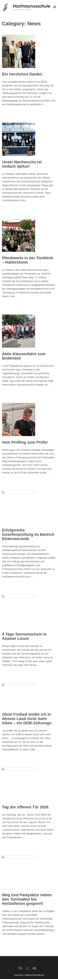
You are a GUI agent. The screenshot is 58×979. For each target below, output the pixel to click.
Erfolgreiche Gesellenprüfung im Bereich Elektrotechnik (28, 534)
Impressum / (19, 975)
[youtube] (34, 968)
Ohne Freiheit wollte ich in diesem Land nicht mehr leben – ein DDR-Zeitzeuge (26, 718)
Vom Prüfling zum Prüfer (25, 442)
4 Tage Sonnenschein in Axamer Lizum (24, 636)
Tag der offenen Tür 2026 (25, 807)
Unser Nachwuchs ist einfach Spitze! (22, 164)
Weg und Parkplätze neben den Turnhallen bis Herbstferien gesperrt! (27, 899)
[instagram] (27, 968)
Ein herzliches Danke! (22, 74)
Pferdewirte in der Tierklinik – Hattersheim (27, 260)
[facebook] (20, 968)
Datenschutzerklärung (34, 975)
